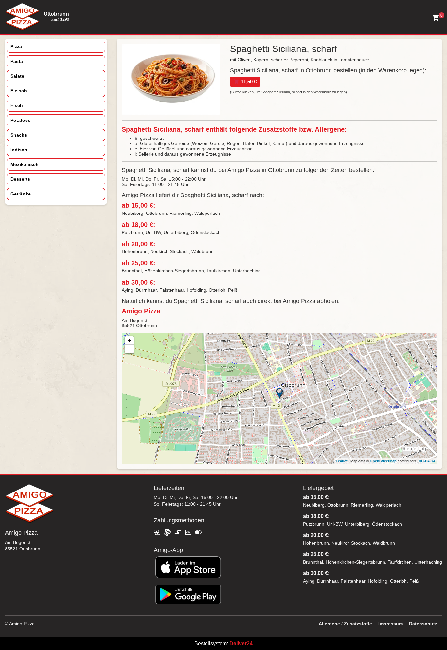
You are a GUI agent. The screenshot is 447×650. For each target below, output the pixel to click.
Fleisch (18, 90)
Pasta (16, 61)
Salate (17, 76)
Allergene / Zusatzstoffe (345, 623)
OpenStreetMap (383, 460)
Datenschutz (423, 623)
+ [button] (129, 340)
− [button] (129, 348)
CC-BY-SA (427, 460)
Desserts (20, 179)
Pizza (16, 46)
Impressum (390, 623)
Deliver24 (241, 643)
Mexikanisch (24, 164)
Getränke (20, 193)
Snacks (18, 135)
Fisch (16, 105)
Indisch (18, 149)
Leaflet (342, 460)
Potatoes (20, 120)
